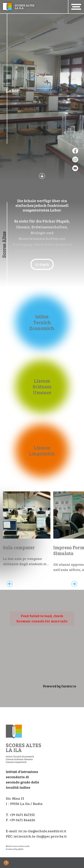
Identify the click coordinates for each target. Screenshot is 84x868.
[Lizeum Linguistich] (42, 450)
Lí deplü (42, 264)
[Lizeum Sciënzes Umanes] (42, 386)
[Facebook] (75, 151)
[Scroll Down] (42, 175)
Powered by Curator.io (59, 686)
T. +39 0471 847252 (20, 814)
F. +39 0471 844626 (20, 820)
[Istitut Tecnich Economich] (42, 322)
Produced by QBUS (14, 849)
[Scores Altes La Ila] (18, 6)
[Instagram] (75, 159)
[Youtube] (75, 168)
